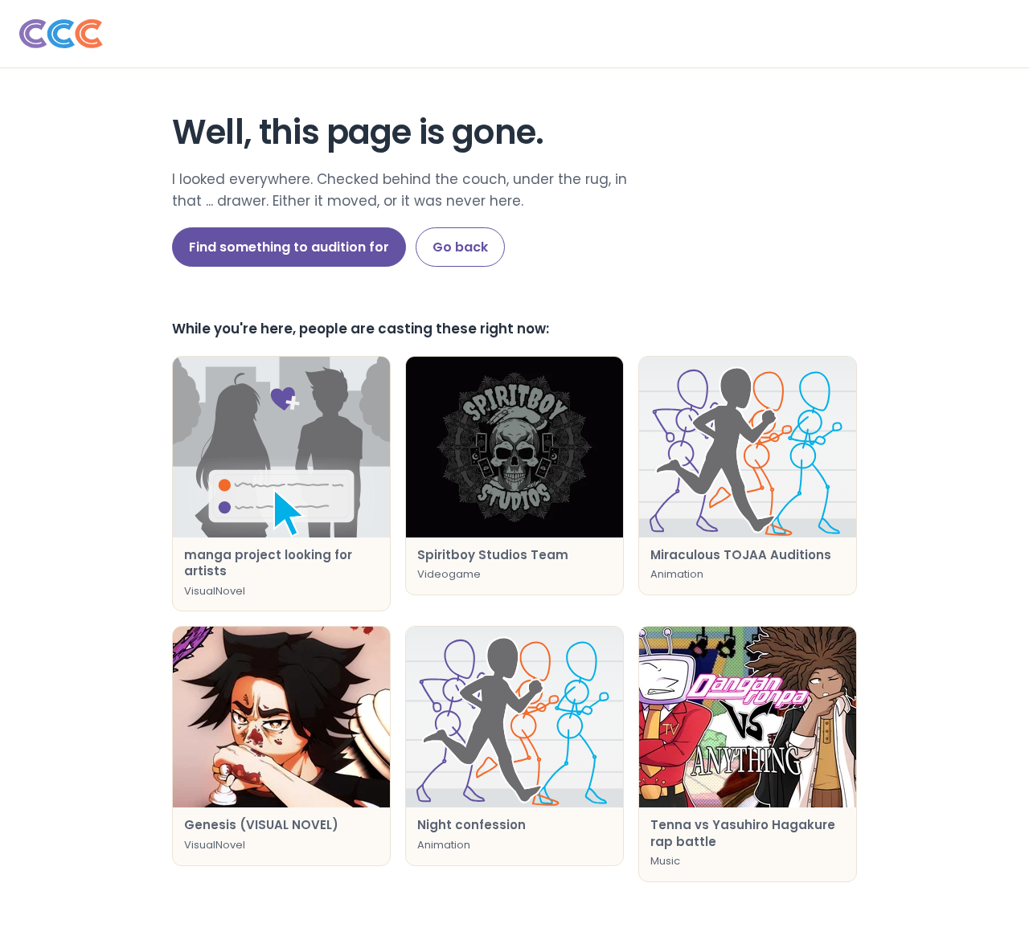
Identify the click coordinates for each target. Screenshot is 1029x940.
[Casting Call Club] (514, 33)
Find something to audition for (289, 247)
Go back (460, 247)
